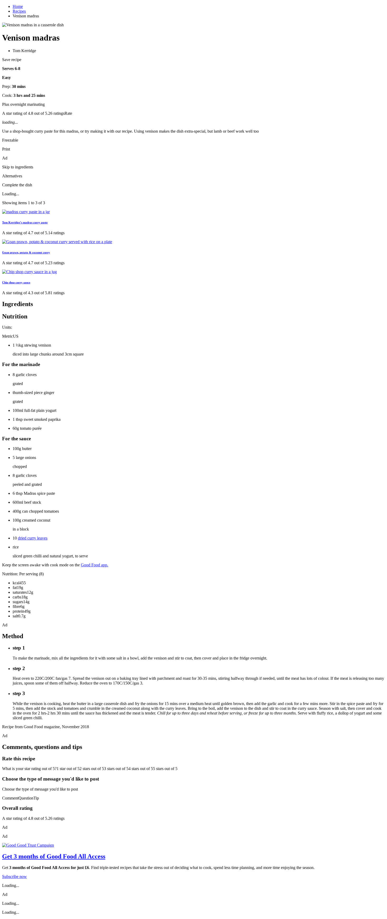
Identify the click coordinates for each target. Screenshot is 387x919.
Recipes (19, 11)
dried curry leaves (32, 538)
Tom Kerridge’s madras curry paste (25, 222)
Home (18, 6)
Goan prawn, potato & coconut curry (26, 252)
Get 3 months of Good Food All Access (53, 856)
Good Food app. (94, 565)
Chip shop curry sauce (16, 282)
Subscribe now (14, 876)
